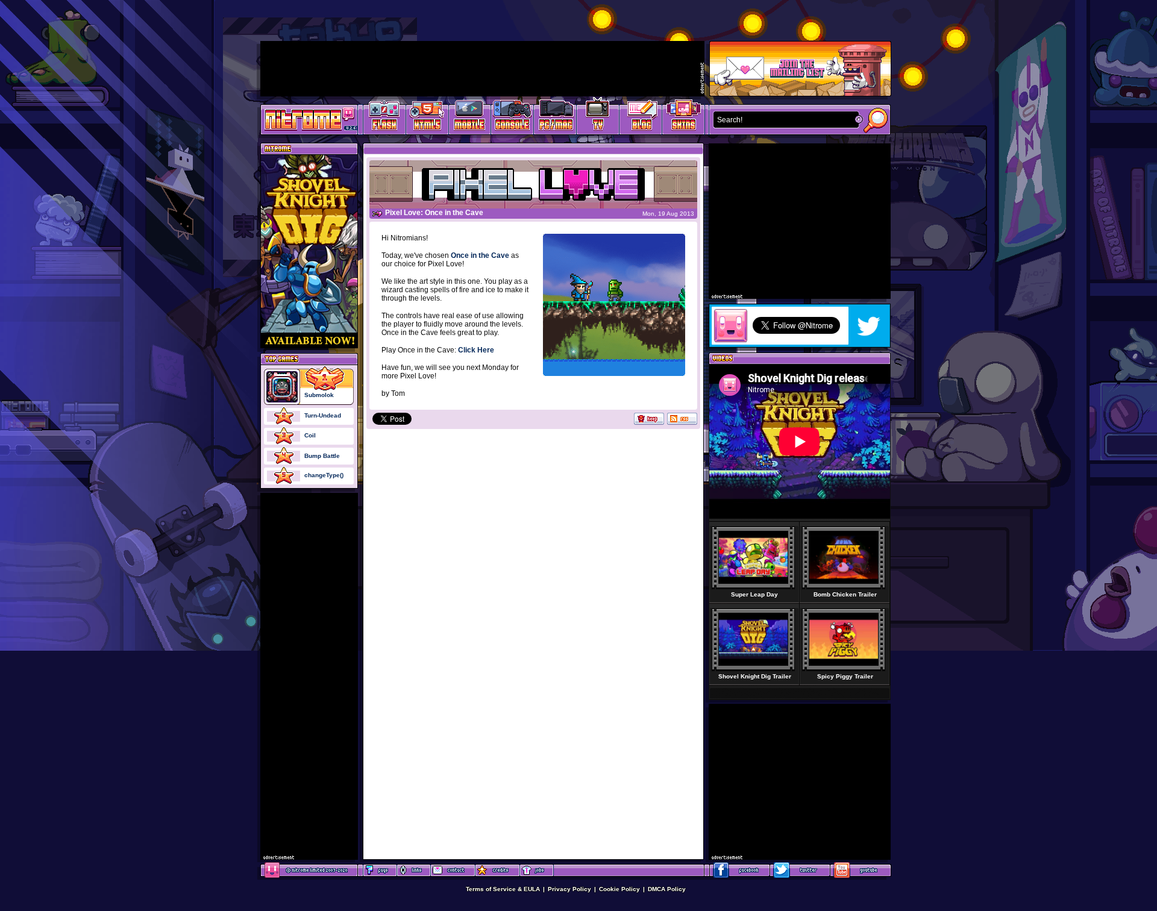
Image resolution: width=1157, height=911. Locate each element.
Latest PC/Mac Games (555, 118)
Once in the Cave (480, 255)
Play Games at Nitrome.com (305, 119)
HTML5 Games (427, 118)
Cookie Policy (619, 889)
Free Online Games (384, 118)
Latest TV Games (598, 118)
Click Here (476, 350)
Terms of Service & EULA (503, 889)
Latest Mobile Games (469, 118)
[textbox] (783, 120)
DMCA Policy (667, 889)
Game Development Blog (640, 118)
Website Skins (683, 118)
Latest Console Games (512, 118)
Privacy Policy (569, 889)
